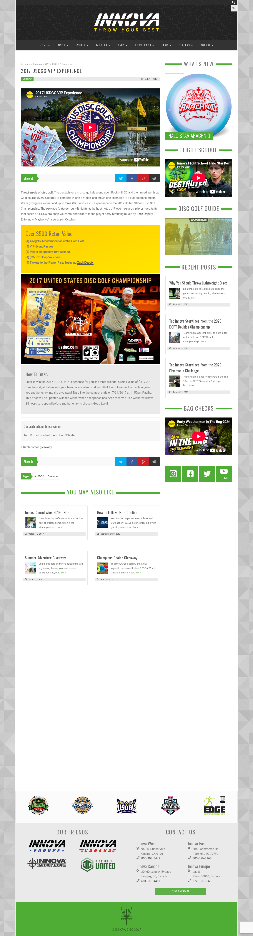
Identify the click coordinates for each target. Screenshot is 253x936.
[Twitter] (207, 474)
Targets (101, 45)
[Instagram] (173, 474)
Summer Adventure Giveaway (45, 557)
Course (205, 45)
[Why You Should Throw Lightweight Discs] (174, 293)
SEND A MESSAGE (180, 891)
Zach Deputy (145, 214)
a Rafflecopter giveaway (36, 447)
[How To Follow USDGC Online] (102, 522)
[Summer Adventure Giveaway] (30, 568)
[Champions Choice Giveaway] (102, 568)
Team (165, 45)
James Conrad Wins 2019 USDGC (48, 512)
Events (80, 45)
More (60, 527)
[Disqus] (90, 639)
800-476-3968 (202, 858)
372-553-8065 (202, 881)
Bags (121, 45)
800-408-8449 (150, 858)
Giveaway (37, 64)
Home (43, 45)
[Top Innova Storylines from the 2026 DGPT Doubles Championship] (174, 337)
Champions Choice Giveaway (117, 557)
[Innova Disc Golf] (126, 22)
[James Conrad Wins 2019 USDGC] (30, 522)
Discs (61, 45)
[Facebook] (190, 474)
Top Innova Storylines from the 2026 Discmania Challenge (195, 367)
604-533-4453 (150, 881)
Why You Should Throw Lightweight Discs (198, 283)
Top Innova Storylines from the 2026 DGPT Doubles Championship (195, 324)
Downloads (143, 45)
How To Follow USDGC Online (117, 512)
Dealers (184, 45)
